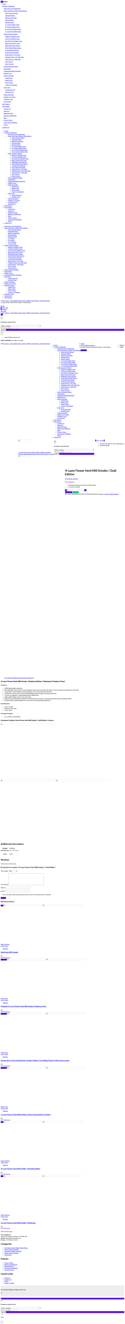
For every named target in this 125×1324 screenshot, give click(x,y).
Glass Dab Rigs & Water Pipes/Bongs (15, 11)
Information (6, 106)
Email (3, 891)
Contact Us (7, 109)
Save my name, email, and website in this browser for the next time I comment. (27, 894)
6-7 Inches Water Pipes (12, 25)
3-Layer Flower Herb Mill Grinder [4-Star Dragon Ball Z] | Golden (25, 1115)
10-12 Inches (12, 242)
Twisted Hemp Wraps (12, 50)
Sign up (122, 345)
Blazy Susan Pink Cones (12, 43)
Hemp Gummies (9, 95)
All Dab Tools (9, 92)
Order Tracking (9, 1283)
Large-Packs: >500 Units (13, 59)
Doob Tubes (9, 82)
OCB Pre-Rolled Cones (12, 39)
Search (3, 330)
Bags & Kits (8, 80)
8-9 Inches (11, 240)
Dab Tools (7, 87)
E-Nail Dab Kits (10, 90)
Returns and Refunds (10, 116)
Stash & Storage (9, 76)
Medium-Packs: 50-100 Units (14, 57)
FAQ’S (6, 125)
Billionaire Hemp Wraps (12, 45)
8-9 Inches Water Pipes (12, 27)
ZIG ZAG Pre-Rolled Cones (13, 41)
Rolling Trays (8, 73)
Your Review (5, 884)
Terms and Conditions (10, 122)
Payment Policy (9, 1270)
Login (121, 347)
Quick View (4, 946)
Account (3, 311)
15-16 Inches (12, 243)
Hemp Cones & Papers (11, 34)
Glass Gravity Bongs (11, 13)
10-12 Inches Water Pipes (13, 29)
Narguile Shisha (10, 15)
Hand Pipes (7, 69)
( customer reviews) (71, 479)
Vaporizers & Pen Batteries (12, 8)
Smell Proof (8, 78)
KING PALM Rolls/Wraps (13, 48)
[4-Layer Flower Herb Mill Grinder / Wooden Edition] (43, 1122)
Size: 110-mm (9, 64)
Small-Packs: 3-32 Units (12, 55)
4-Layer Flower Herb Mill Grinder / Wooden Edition (20, 1169)
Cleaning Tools (8, 99)
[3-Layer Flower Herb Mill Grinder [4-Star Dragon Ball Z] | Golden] (46, 1068)
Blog (5, 118)
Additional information (19, 678)
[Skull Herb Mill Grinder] (43, 905)
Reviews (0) (30, 678)
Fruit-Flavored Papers (12, 52)
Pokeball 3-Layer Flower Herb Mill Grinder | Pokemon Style (23, 1006)
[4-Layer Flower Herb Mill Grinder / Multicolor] (43, 1176)
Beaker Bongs (9, 22)
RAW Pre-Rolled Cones (12, 36)
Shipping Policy (8, 113)
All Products (6, 104)
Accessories (7, 101)
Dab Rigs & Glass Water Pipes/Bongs (16, 1248)
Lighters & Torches (9, 97)
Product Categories (8, 6)
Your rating (5, 871)
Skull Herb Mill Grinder (9, 952)
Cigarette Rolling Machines (12, 71)
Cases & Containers (11, 85)
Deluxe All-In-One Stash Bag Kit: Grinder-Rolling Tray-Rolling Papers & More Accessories (35, 1061)
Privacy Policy (8, 120)
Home (4, 4)
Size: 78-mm (9, 62)
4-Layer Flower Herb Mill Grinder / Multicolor (18, 1223)
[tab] (8, 678)
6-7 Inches (11, 238)
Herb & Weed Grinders (11, 66)
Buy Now (75, 492)
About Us (7, 111)
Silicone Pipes (9, 20)
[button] (100, 440)
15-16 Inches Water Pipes (13, 31)
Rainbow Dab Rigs (11, 18)
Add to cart (69, 492)
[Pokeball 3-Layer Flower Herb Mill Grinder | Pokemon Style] (46, 959)
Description (8, 678)
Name (3, 887)
